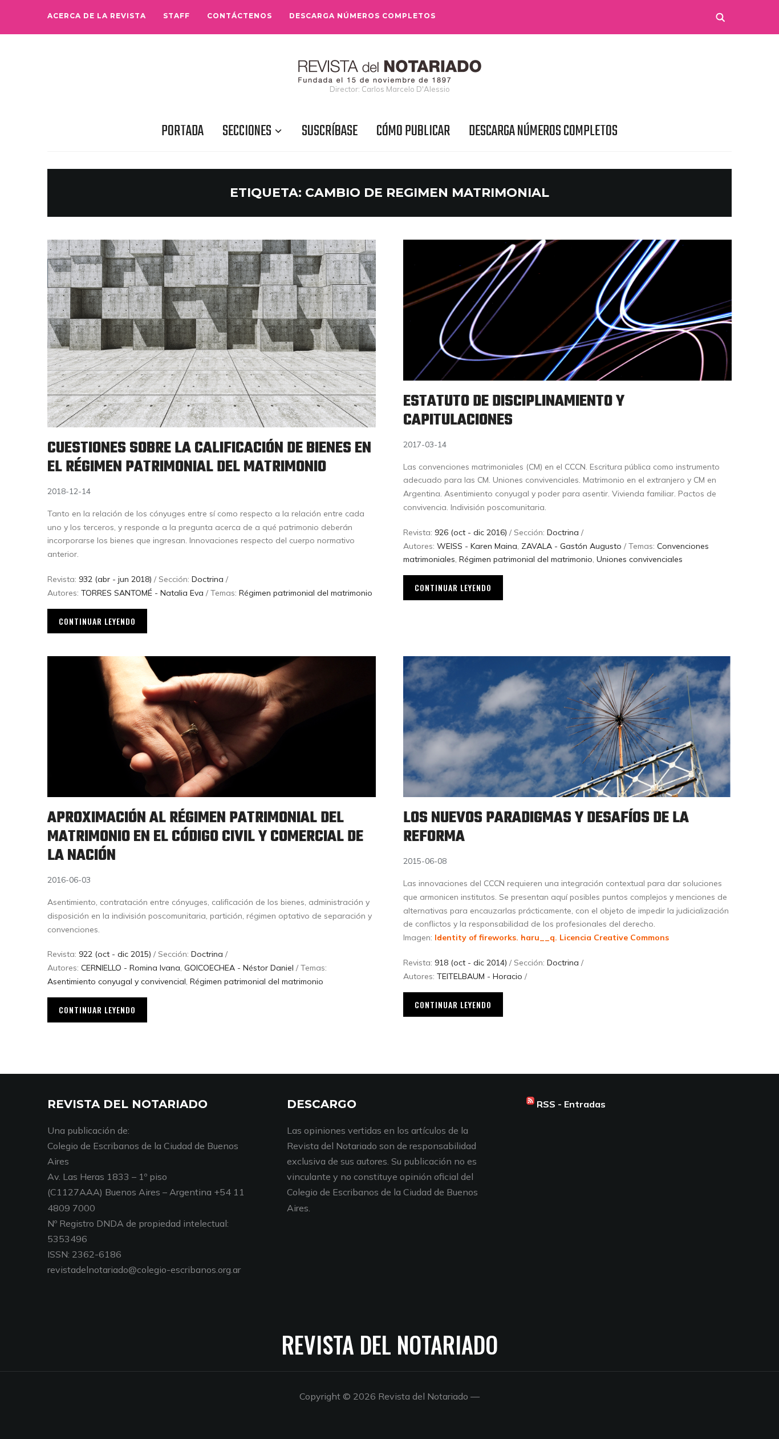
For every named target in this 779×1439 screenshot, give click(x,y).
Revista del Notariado (390, 1344)
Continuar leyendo (97, 621)
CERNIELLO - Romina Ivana (130, 968)
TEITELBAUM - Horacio (479, 976)
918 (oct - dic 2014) (471, 962)
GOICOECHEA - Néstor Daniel (239, 968)
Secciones (246, 131)
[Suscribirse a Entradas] (530, 1104)
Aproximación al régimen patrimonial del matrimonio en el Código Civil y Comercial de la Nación (205, 837)
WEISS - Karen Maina (477, 546)
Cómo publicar (413, 131)
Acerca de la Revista (96, 15)
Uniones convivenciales (640, 559)
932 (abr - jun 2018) (115, 579)
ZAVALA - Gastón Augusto (571, 546)
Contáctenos (239, 15)
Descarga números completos (362, 15)
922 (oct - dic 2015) (115, 954)
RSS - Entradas (571, 1104)
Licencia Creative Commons (614, 937)
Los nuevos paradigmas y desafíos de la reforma (546, 827)
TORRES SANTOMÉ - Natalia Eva (142, 593)
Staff (176, 15)
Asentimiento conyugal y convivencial (116, 981)
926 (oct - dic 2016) (471, 532)
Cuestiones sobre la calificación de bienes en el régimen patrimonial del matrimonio (209, 457)
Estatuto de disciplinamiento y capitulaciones (513, 410)
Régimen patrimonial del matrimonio (305, 593)
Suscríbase (330, 131)
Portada (182, 131)
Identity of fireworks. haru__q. (496, 937)
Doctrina (208, 579)
